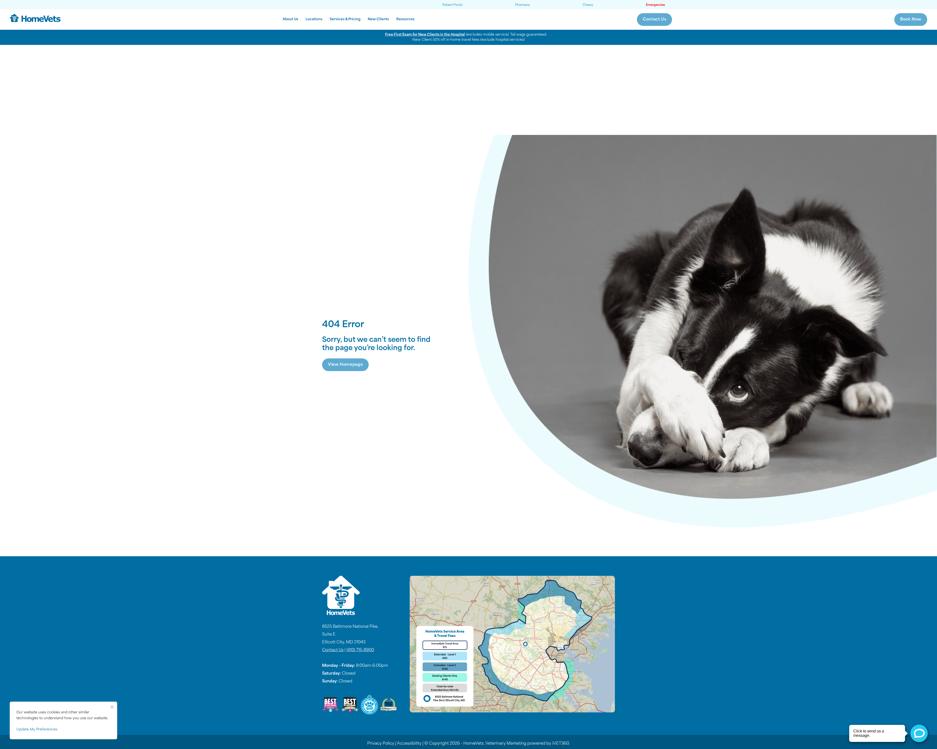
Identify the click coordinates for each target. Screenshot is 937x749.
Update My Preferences (36, 729)
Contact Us (654, 19)
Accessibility (409, 744)
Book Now (910, 19)
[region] (63, 720)
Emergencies (655, 5)
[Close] (112, 706)
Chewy (588, 5)
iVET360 (560, 744)
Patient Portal (452, 5)
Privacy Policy (380, 744)
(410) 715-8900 (360, 650)
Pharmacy (522, 5)
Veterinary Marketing (505, 744)
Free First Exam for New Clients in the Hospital (425, 35)
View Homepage (345, 365)
